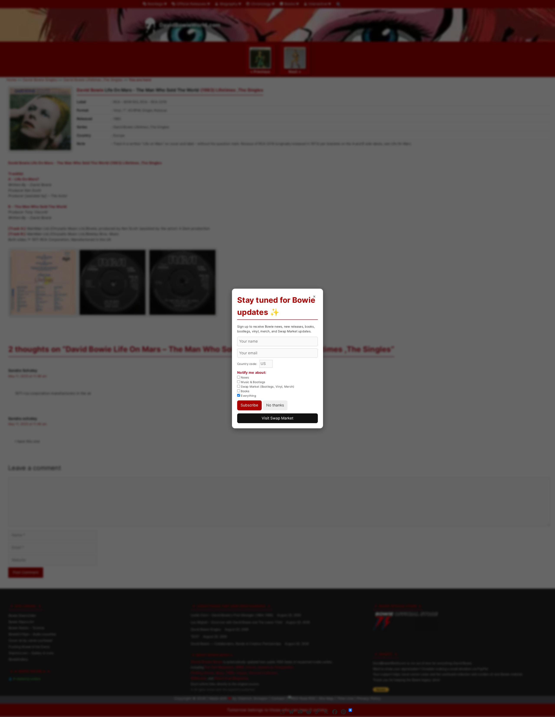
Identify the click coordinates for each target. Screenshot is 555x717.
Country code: (247, 364)
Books (245, 391)
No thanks (275, 405)
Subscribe (249, 405)
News (244, 377)
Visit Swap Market (277, 418)
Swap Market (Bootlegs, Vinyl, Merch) (267, 386)
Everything (248, 395)
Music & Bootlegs (252, 382)
